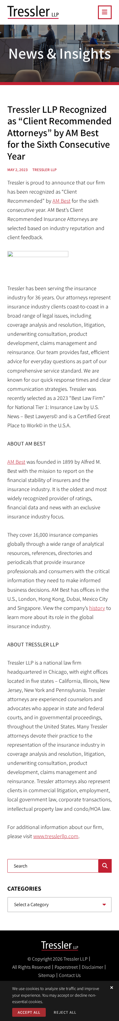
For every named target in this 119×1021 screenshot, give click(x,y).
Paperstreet (66, 967)
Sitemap (46, 975)
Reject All (65, 1012)
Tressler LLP (75, 959)
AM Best (61, 200)
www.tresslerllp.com (55, 836)
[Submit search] (105, 866)
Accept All (29, 1012)
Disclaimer (92, 967)
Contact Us (70, 975)
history (97, 607)
